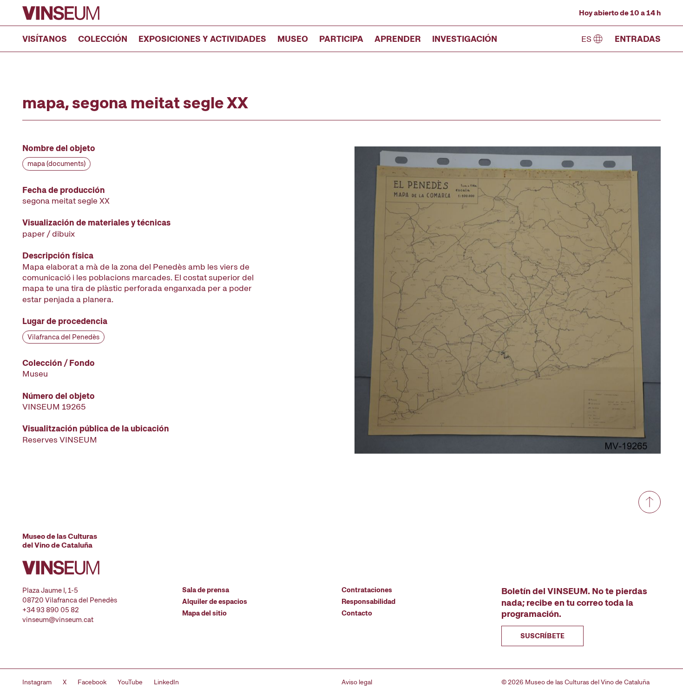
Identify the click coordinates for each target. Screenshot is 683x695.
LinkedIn (166, 682)
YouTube (130, 682)
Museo (292, 38)
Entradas (638, 38)
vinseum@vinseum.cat (57, 619)
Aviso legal (357, 682)
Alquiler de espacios (214, 601)
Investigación (464, 38)
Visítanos (44, 38)
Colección (102, 38)
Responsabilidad (368, 601)
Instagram (37, 682)
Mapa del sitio (204, 613)
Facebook (92, 682)
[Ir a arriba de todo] (649, 502)
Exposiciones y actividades (202, 38)
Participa (341, 38)
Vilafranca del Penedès (63, 337)
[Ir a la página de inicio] (60, 13)
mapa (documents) (56, 163)
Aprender (397, 38)
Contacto (357, 613)
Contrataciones (367, 590)
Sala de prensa (205, 590)
